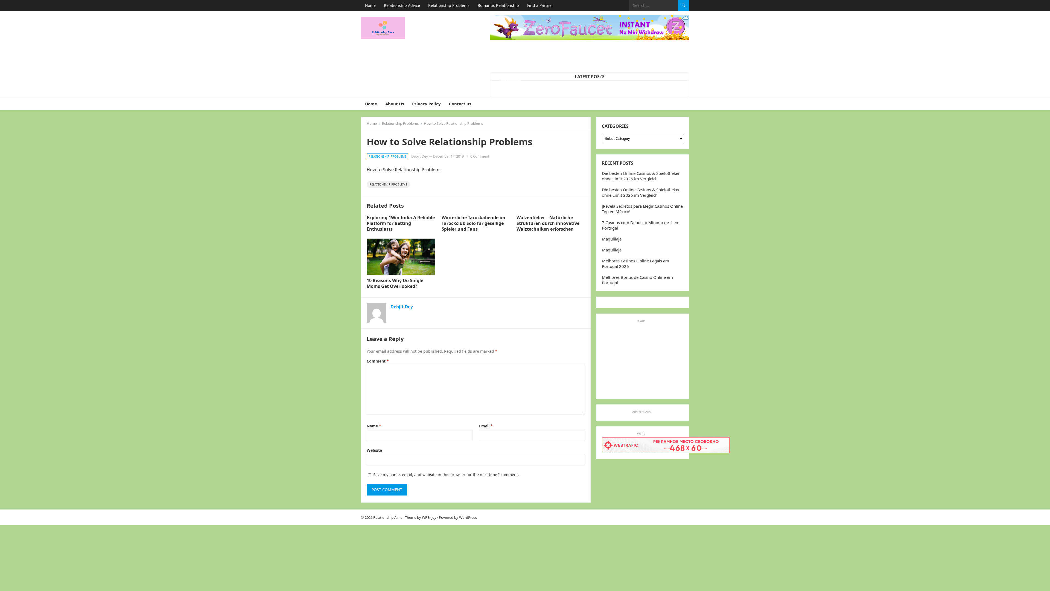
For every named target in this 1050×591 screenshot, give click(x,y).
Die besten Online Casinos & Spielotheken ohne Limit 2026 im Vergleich (641, 175)
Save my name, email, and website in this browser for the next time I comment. (446, 474)
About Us (394, 103)
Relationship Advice (402, 5)
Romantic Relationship (498, 5)
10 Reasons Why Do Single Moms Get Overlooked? (395, 283)
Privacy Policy (426, 103)
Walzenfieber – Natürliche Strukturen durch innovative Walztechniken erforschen (548, 223)
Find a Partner (540, 5)
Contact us (460, 103)
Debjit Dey (419, 156)
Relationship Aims (387, 517)
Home (370, 5)
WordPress (468, 517)
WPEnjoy (429, 517)
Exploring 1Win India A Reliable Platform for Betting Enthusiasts (401, 223)
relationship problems (388, 184)
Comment (378, 361)
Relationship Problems (448, 5)
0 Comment (479, 156)
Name (374, 425)
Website (374, 450)
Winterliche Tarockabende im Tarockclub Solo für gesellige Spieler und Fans (473, 223)
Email (486, 425)
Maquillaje (510, 79)
